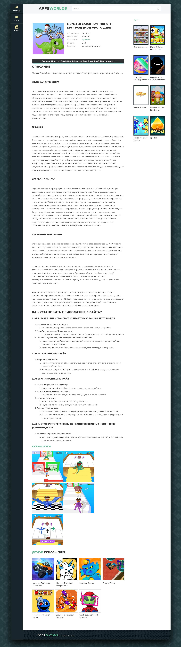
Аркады (86, 39)
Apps (53, 8)
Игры (16, 21)
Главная (16, 11)
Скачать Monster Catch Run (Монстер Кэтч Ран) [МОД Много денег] (78, 61)
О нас (16, 31)
